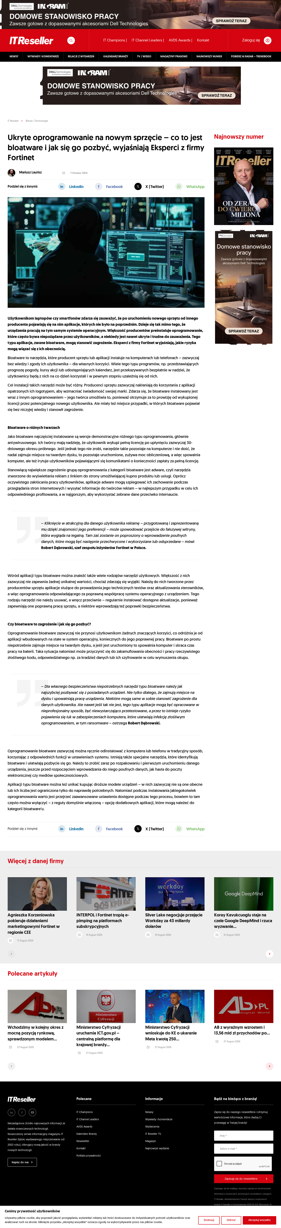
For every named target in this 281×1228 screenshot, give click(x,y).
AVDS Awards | (180, 40)
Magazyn (150, 1141)
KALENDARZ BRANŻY (115, 56)
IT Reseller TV (153, 1134)
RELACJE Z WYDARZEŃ (81, 56)
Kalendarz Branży (86, 1134)
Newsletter (82, 1141)
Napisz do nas (20, 1162)
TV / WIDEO (144, 56)
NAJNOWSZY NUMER (209, 56)
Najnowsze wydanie (157, 1148)
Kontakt (203, 40)
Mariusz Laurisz (30, 172)
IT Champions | (115, 40)
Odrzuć (231, 1220)
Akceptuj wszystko (259, 1220)
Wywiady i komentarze (158, 1119)
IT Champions (84, 1112)
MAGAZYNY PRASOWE (174, 56)
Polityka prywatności (88, 1155)
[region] (140, 1217)
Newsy (149, 1112)
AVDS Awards (84, 1126)
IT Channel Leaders (87, 1119)
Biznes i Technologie (37, 121)
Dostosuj (209, 1220)
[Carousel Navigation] (140, 954)
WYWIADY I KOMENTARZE (43, 56)
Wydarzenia (152, 1126)
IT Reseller (13, 121)
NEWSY (14, 56)
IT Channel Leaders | (148, 40)
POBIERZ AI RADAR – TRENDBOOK (251, 56)
